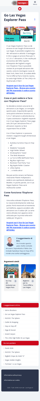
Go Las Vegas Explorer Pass (15, 314)
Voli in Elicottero (11, 310)
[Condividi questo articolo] (34, 19)
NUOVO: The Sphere (12, 318)
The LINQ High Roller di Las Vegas (17, 338)
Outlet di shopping (11, 322)
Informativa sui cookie (12, 380)
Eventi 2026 (9, 348)
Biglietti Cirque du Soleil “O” (15, 356)
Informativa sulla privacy (13, 375)
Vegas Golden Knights (13, 360)
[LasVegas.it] (20, 3)
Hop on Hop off (10, 326)
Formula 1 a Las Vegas (13, 364)
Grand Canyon (10, 334)
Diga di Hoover (10, 330)
